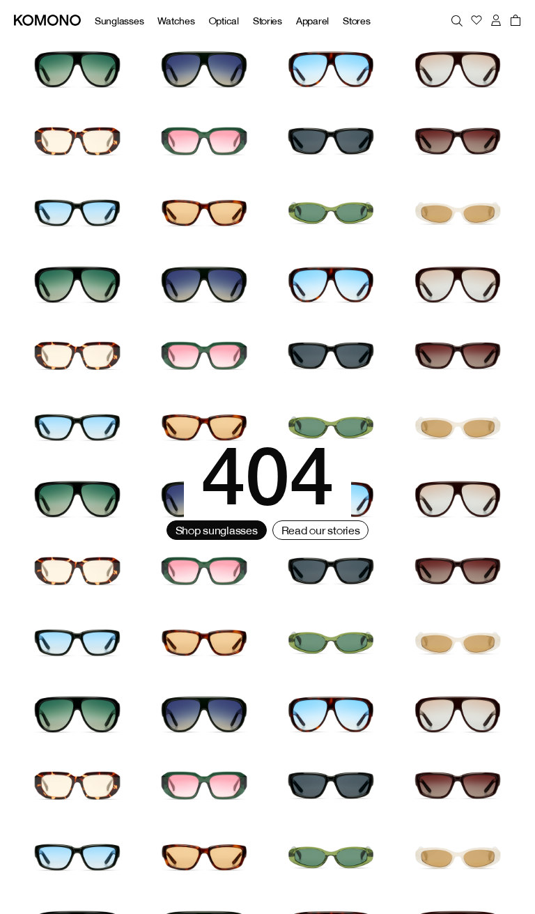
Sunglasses (119, 20)
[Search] (457, 20)
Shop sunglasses (217, 530)
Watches (175, 20)
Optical (224, 20)
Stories (267, 20)
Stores (356, 20)
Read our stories (320, 530)
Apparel (312, 20)
